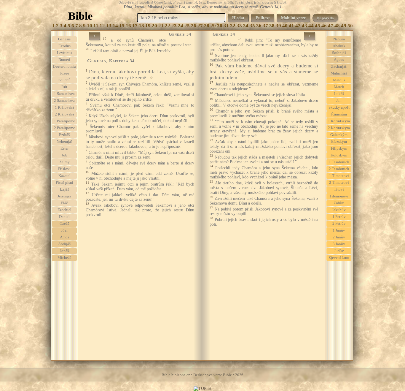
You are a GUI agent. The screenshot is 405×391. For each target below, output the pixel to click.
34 (245, 26)
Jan (339, 101)
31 (226, 26)
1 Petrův (339, 217)
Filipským (339, 148)
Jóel (64, 230)
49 (343, 26)
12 (102, 26)
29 (213, 26)
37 (265, 26)
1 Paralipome (64, 121)
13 (108, 26)
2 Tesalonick (339, 169)
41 (291, 26)
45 (317, 26)
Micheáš (64, 258)
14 (115, 26)
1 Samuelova (64, 94)
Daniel (64, 217)
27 (200, 26)
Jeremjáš (64, 196)
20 (154, 26)
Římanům (339, 114)
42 (298, 26)
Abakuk (339, 46)
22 (167, 26)
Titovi (339, 189)
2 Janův (339, 237)
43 (304, 26)
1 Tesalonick (339, 162)
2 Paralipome (64, 128)
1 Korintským (339, 121)
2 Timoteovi (339, 183)
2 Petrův (339, 223)
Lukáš (339, 94)
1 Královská (64, 107)
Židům (339, 203)
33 (239, 26)
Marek (339, 87)
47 (330, 26)
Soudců (64, 80)
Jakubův (339, 210)
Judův (339, 251)
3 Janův (339, 244)
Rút (64, 87)
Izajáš (64, 189)
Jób (64, 155)
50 (350, 26)
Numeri (64, 60)
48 (337, 26)
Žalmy (64, 162)
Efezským (339, 142)
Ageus (339, 60)
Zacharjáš (339, 66)
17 (135, 26)
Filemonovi (339, 196)
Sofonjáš (339, 53)
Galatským (338, 135)
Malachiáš (339, 73)
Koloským (339, 155)
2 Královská (64, 114)
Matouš (339, 80)
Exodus (64, 46)
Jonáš (64, 251)
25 (187, 26)
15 (122, 26)
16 (128, 26)
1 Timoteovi (339, 176)
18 (141, 26)
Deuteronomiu (64, 66)
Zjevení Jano (339, 258)
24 (180, 26)
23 (174, 26)
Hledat (238, 18)
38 (272, 26)
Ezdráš (64, 135)
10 (89, 26)
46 (324, 26)
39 (278, 26)
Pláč (64, 203)
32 (232, 26)
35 (252, 26)
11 (95, 26)
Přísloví (64, 169)
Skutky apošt (339, 107)
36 (259, 26)
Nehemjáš (64, 142)
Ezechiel (64, 210)
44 (311, 26)
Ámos (64, 237)
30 (219, 26)
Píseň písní (64, 183)
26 (193, 26)
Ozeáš (64, 223)
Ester (64, 148)
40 (285, 26)
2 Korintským (339, 128)
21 (161, 26)
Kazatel (64, 176)
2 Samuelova (64, 101)
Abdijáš (64, 244)
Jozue (64, 73)
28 (206, 26)
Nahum (339, 39)
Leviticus (64, 53)
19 (148, 26)
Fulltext (263, 18)
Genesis (64, 39)
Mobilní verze (293, 18)
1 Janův (339, 230)
